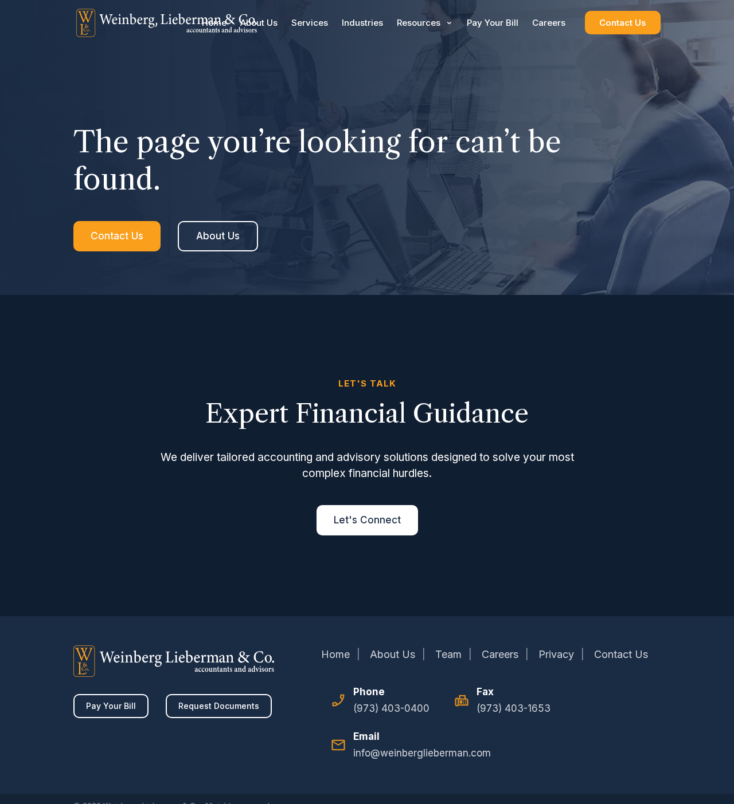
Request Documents (218, 706)
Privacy (556, 654)
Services (309, 22)
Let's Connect (367, 520)
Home (214, 22)
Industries (362, 22)
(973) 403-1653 (513, 708)
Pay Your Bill (492, 22)
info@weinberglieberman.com (422, 753)
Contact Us (622, 22)
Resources (418, 22)
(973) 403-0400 (391, 708)
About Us (259, 22)
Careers (548, 22)
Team (448, 654)
